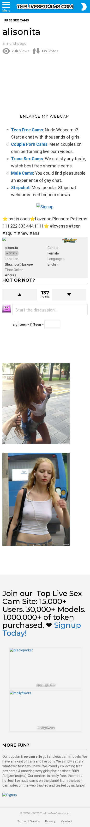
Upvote (19, 294)
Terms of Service (29, 821)
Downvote (69, 294)
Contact (66, 821)
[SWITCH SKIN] (84, 7)
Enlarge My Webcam (45, 116)
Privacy (50, 821)
